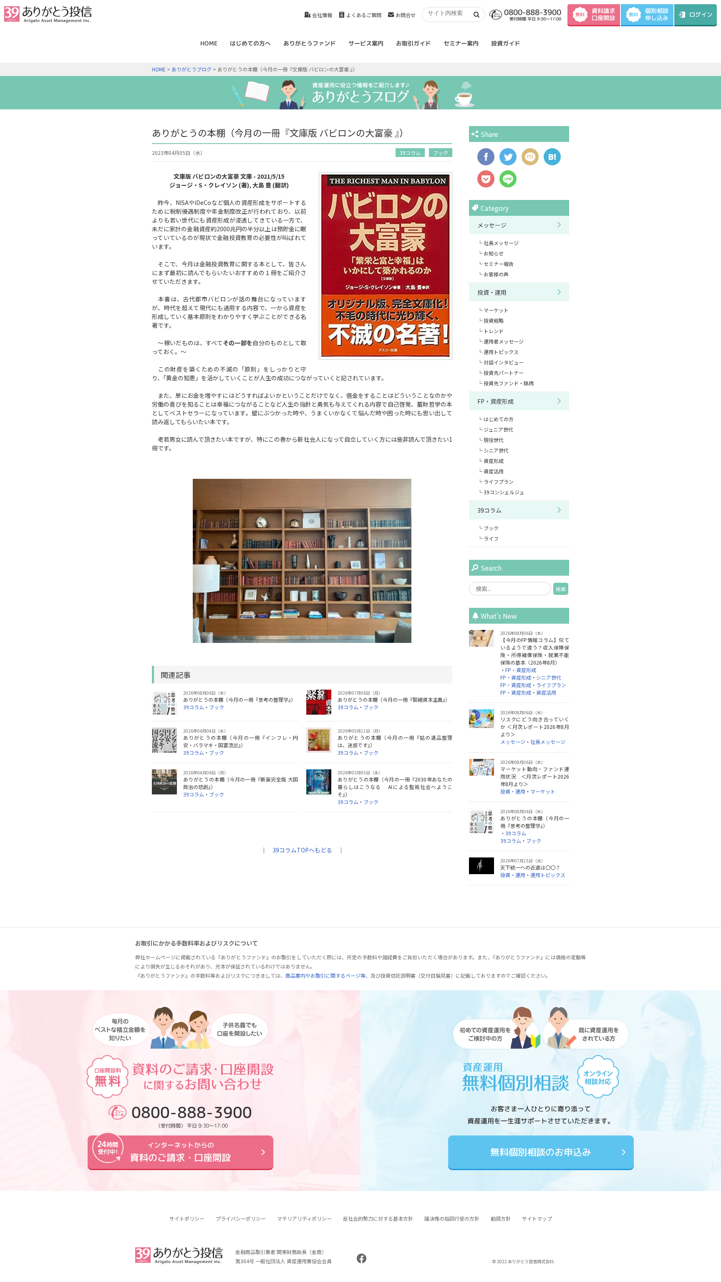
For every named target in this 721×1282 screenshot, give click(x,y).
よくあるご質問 (363, 14)
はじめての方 (499, 418)
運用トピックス (501, 351)
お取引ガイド (413, 43)
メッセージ (492, 225)
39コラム (410, 152)
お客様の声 (496, 274)
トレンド (494, 330)
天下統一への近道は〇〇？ (530, 867)
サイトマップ (537, 1218)
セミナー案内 (461, 43)
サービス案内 (365, 43)
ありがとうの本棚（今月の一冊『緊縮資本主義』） (394, 699)
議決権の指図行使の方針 (451, 1218)
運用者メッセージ (504, 341)
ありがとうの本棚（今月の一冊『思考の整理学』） (239, 699)
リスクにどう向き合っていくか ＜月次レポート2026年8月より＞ (534, 727)
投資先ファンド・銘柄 (509, 383)
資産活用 (494, 471)
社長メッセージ (501, 242)
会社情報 (322, 14)
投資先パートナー (504, 372)
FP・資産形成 (495, 401)
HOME (208, 43)
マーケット (496, 310)
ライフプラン (499, 481)
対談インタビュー (504, 362)
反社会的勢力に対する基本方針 (378, 1218)
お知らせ (494, 253)
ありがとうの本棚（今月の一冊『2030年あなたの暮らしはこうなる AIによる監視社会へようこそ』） (395, 787)
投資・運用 (492, 292)
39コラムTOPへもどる (302, 850)
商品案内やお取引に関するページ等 (325, 975)
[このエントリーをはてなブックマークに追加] (552, 161)
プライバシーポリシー (241, 1218)
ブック (440, 152)
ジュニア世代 (498, 429)
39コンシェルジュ (504, 492)
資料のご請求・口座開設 (180, 1151)
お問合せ (406, 14)
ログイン (701, 14)
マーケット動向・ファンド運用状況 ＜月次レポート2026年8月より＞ (534, 776)
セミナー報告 (499, 263)
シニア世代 (496, 450)
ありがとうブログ (191, 69)
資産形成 (494, 460)
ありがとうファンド (309, 43)
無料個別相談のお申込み (540, 1151)
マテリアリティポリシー (304, 1218)
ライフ (491, 538)
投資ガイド (505, 43)
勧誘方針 (501, 1218)
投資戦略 (494, 320)
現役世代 (494, 439)
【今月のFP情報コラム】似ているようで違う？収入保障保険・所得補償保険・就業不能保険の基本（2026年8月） (534, 651)
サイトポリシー (186, 1218)
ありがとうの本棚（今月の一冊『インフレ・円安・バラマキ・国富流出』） (240, 741)
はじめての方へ (250, 43)
